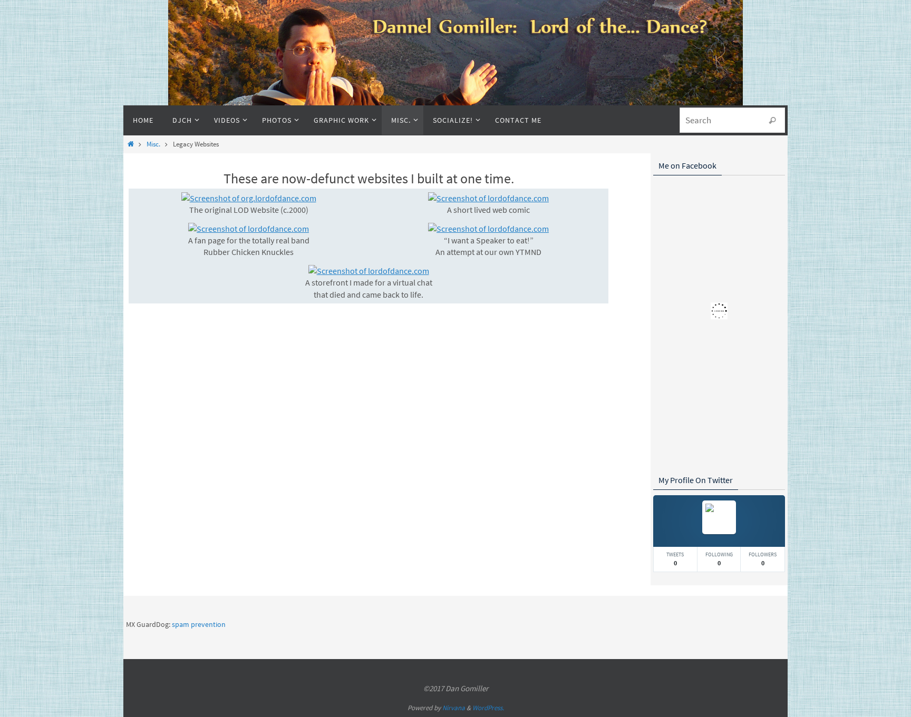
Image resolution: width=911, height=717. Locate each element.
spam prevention (199, 624)
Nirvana (453, 707)
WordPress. (488, 707)
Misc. (153, 144)
